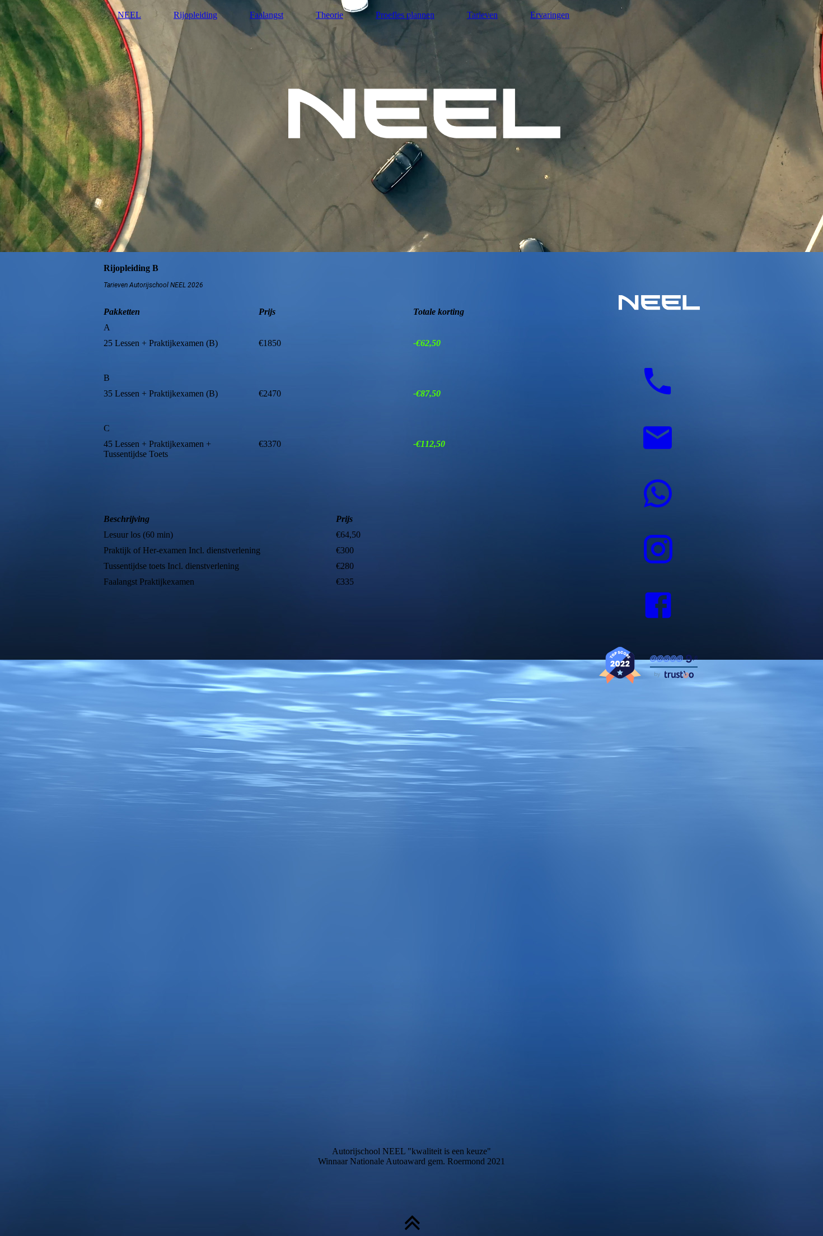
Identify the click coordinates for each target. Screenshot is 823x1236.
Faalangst (266, 15)
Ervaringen (549, 15)
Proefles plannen (405, 15)
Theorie (329, 15)
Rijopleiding (195, 15)
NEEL (129, 15)
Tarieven (482, 15)
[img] (411, 126)
